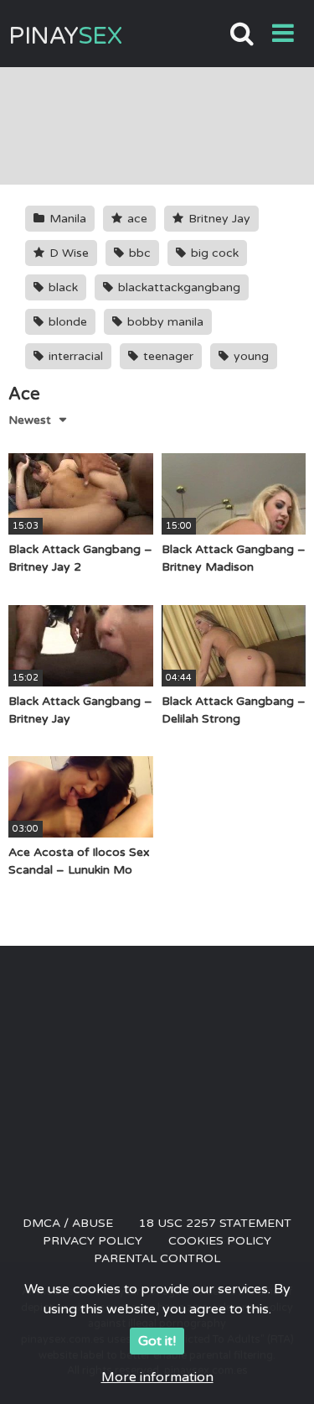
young (249, 356)
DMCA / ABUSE (68, 1223)
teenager (166, 356)
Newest (29, 420)
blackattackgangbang (177, 287)
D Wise (67, 253)
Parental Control (157, 1258)
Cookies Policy (219, 1241)
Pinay (64, 36)
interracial (74, 356)
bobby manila (163, 322)
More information (157, 1377)
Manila (66, 218)
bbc (138, 253)
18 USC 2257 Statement (215, 1223)
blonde (66, 322)
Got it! (157, 1341)
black (61, 287)
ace (135, 218)
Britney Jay (217, 218)
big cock (213, 253)
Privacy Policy (92, 1241)
